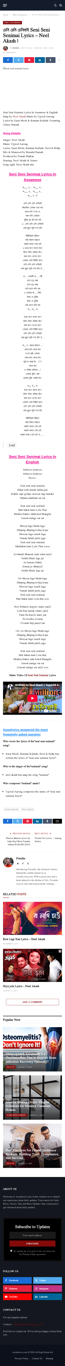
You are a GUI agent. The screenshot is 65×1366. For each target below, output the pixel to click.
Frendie (15, 48)
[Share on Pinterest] (29, 60)
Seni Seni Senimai (38, 675)
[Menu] (5, 5)
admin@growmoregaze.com (28, 1324)
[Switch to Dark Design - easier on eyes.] (55, 5)
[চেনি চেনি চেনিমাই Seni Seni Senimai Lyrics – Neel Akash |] (32, 86)
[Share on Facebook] (8, 60)
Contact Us (37, 1358)
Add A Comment (32, 1002)
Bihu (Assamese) (12, 22)
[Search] (60, 5)
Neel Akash (19, 116)
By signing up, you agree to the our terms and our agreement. (34, 1253)
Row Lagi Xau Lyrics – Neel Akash (24, 939)
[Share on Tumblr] (50, 60)
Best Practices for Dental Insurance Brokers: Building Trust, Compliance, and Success (32, 1154)
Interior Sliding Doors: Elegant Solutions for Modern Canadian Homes (28, 1106)
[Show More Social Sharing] (59, 60)
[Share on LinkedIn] (40, 60)
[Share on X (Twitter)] (18, 60)
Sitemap (49, 1358)
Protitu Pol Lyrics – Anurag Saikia (48, 839)
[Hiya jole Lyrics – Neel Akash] (32, 965)
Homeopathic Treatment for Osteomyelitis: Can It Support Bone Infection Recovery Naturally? (31, 1057)
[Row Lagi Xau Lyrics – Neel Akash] (32, 918)
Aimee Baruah (11, 809)
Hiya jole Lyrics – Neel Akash (21, 986)
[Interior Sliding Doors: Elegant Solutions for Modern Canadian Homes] (32, 1097)
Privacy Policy (29, 1254)
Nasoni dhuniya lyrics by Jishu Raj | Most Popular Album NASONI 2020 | (18, 841)
